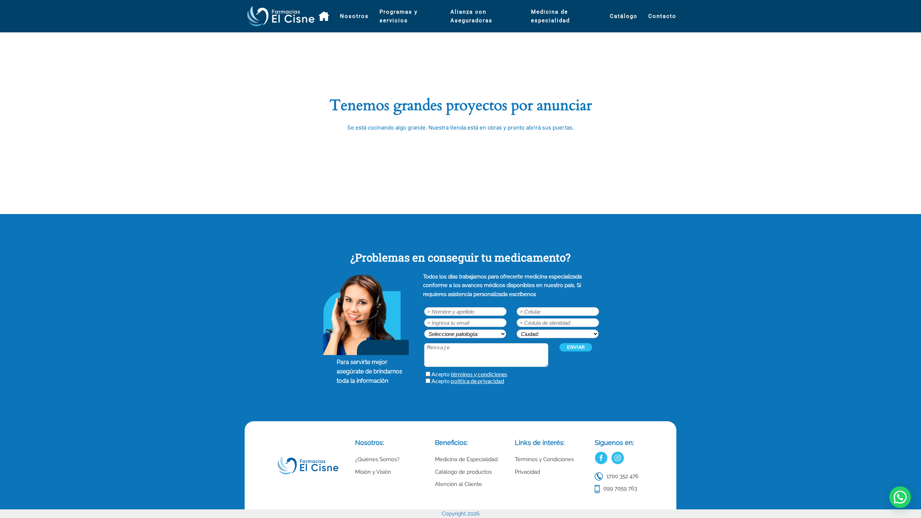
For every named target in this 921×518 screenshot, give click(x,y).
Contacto (662, 16)
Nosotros (354, 16)
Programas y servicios (399, 16)
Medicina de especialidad (550, 16)
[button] (900, 497)
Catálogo (624, 16)
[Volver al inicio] (282, 16)
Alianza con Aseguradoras (471, 16)
